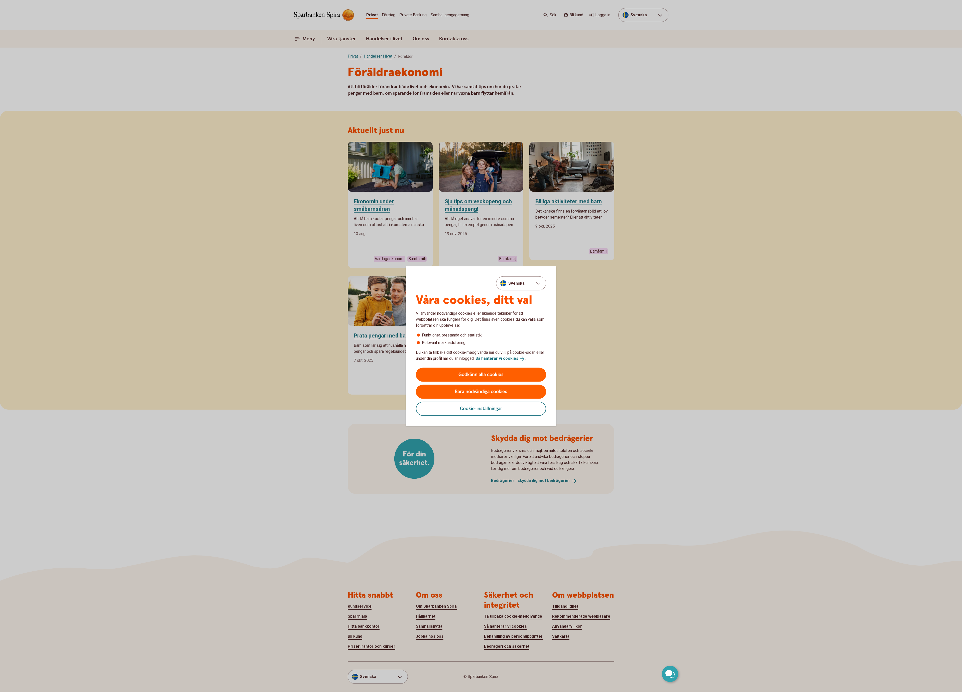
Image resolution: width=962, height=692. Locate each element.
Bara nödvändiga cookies (481, 391)
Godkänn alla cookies (481, 374)
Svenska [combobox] (516, 283)
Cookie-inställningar (481, 408)
